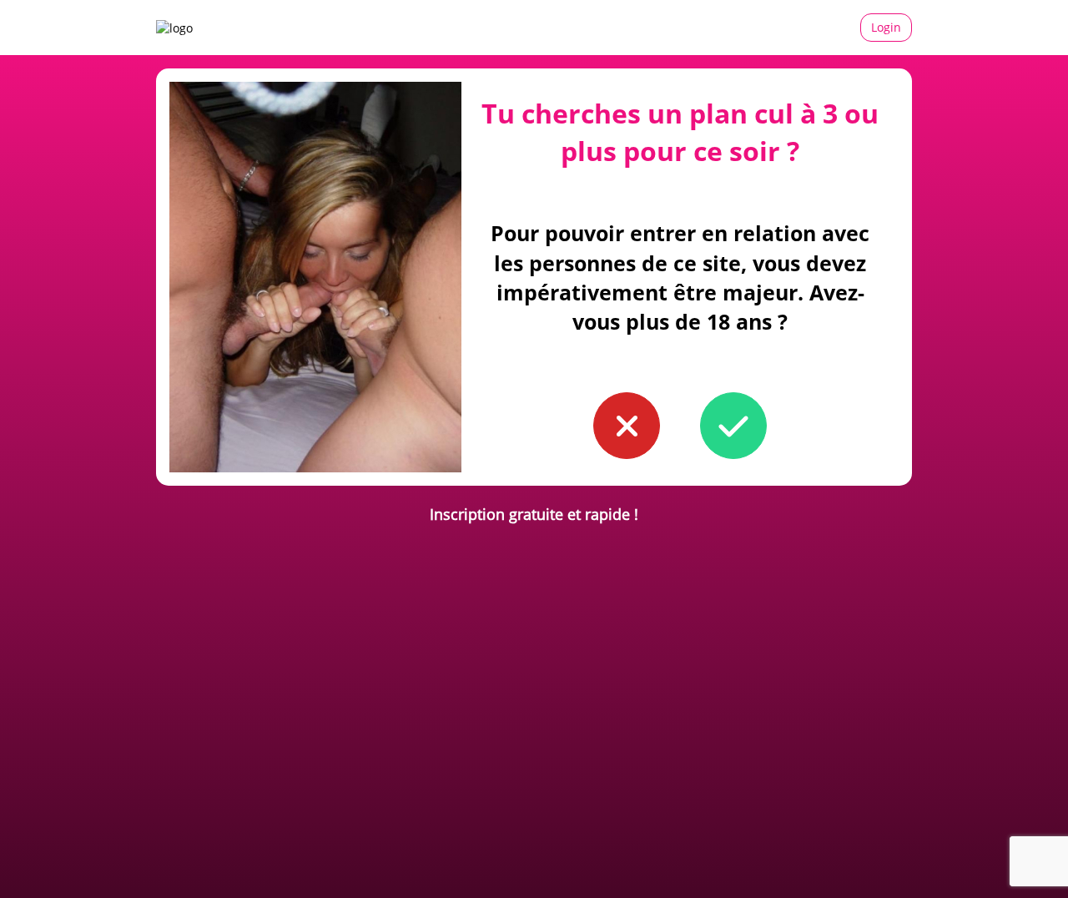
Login (886, 27)
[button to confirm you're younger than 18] (626, 425)
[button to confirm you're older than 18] (733, 425)
